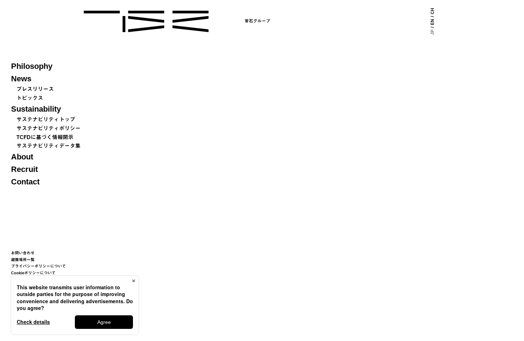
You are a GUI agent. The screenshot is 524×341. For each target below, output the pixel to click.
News (21, 78)
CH (432, 11)
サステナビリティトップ (45, 119)
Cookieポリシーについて (33, 273)
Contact (25, 181)
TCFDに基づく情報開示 (44, 137)
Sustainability (36, 109)
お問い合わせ (23, 253)
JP (432, 32)
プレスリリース (35, 89)
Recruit (24, 169)
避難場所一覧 (23, 260)
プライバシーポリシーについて (38, 266)
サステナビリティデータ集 (48, 146)
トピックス (29, 98)
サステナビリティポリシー (48, 128)
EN (432, 22)
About (22, 156)
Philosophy (31, 66)
